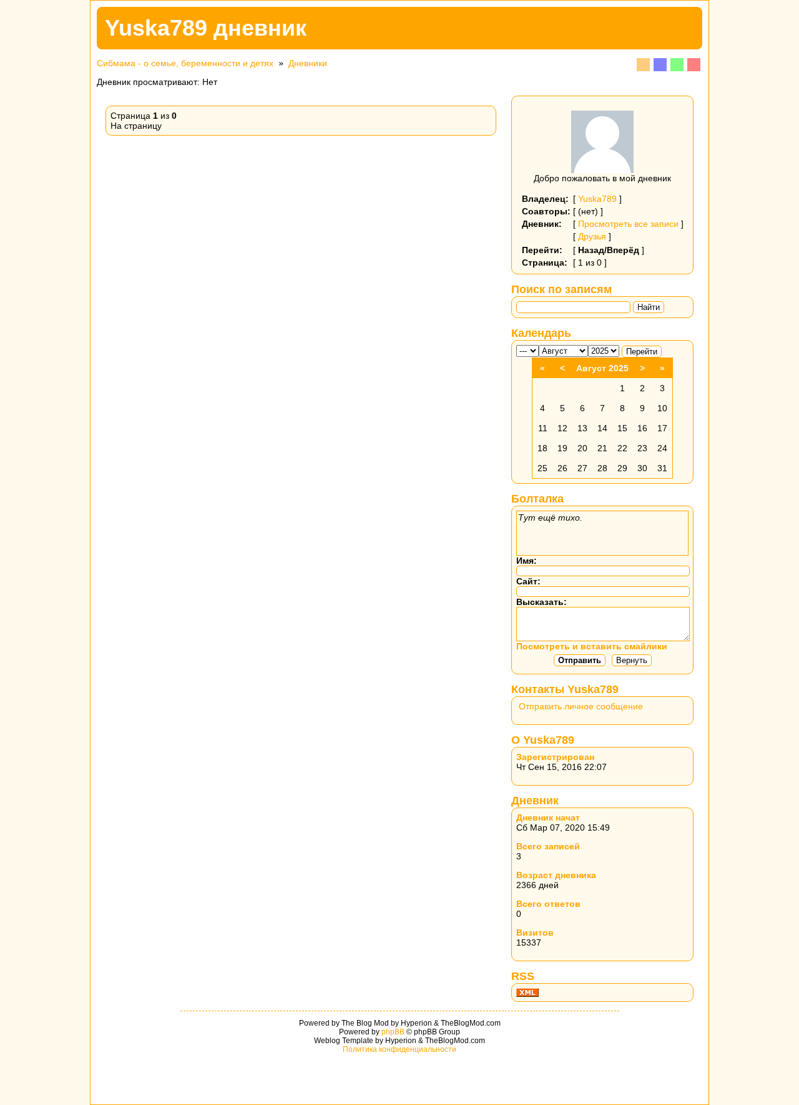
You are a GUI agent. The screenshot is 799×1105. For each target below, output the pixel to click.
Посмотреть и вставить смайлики (591, 646)
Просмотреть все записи (628, 224)
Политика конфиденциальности (399, 1049)
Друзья (592, 236)
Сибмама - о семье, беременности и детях (185, 63)
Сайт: (528, 581)
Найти (648, 307)
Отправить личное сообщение (581, 706)
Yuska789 (597, 199)
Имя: (526, 561)
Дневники (307, 63)
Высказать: (541, 602)
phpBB (392, 1032)
